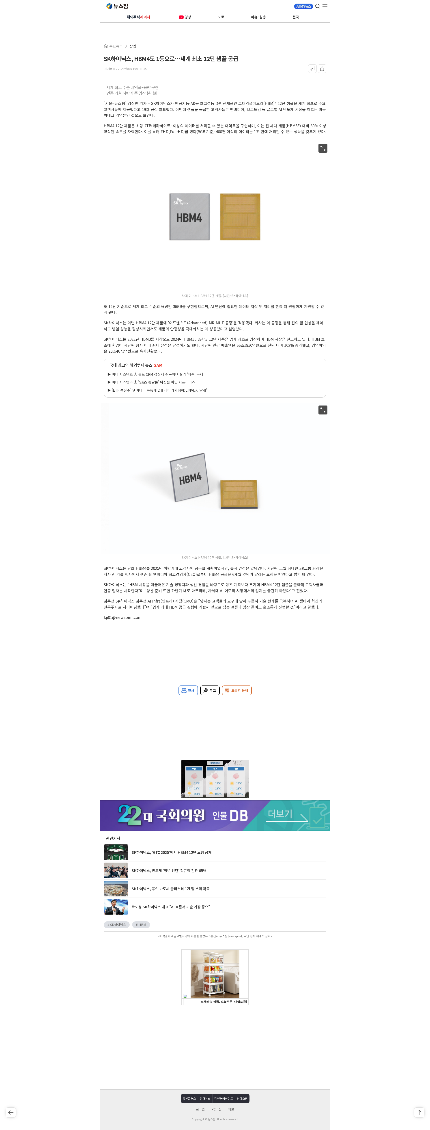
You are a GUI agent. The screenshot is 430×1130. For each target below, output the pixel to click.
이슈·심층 (258, 17)
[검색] (317, 6)
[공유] (322, 68)
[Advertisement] (215, 1046)
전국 (295, 17)
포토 (221, 17)
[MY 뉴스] (303, 6)
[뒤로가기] (11, 1112)
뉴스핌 (117, 6)
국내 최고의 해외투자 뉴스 (136, 365)
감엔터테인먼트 (223, 1098)
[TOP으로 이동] (419, 1112)
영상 (188, 17)
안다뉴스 (205, 1098)
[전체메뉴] (326, 6)
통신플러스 (189, 1098)
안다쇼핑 (242, 1098)
